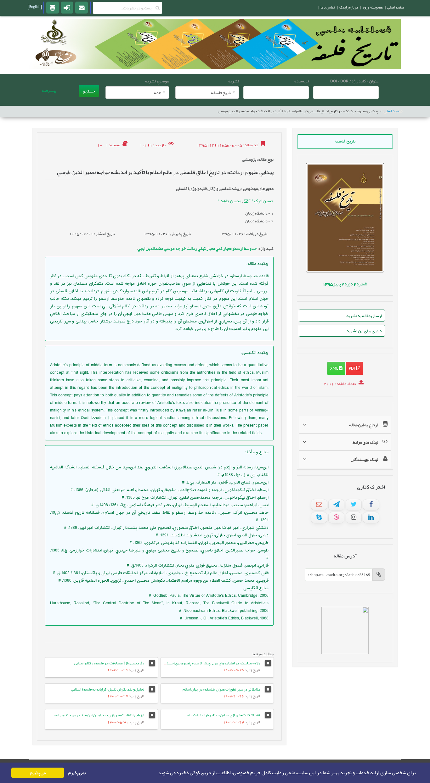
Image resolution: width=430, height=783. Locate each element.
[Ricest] (52, 7)
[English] (35, 6)
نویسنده (301, 81)
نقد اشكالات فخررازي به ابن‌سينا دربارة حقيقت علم (223, 715)
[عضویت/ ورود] (67, 7)
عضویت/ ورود (372, 7)
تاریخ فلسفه (345, 141)
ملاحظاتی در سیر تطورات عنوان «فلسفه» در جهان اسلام (221, 689)
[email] (81, 7)
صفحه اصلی (393, 111)
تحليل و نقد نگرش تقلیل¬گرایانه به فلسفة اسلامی (107, 689)
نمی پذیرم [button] (77, 772)
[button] (156, 773)
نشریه (233, 81)
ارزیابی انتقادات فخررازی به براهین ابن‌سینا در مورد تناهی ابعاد (98, 715)
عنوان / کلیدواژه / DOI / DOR (354, 81)
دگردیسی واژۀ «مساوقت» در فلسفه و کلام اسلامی (109, 663)
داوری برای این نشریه (364, 330)
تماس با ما (327, 7)
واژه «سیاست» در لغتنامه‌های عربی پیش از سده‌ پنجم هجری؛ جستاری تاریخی (206, 663)
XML (334, 368)
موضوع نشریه (157, 81)
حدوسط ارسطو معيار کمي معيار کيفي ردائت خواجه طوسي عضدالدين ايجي (197, 248)
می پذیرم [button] (38, 772)
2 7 (345, 283)
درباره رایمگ (348, 7)
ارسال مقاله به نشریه (364, 315)
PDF (352, 368)
